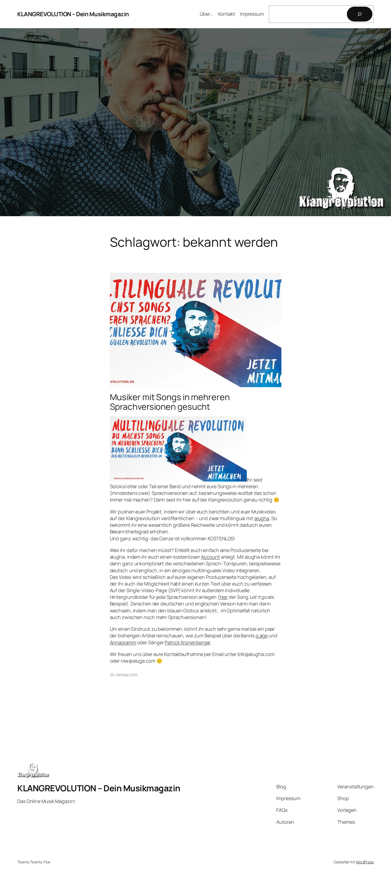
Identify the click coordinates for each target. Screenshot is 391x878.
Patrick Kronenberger (187, 642)
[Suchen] (359, 14)
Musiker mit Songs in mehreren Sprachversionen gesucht (170, 401)
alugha (261, 518)
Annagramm (123, 642)
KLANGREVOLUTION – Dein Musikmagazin (73, 14)
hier (224, 597)
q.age (262, 635)
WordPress (365, 861)
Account (210, 557)
